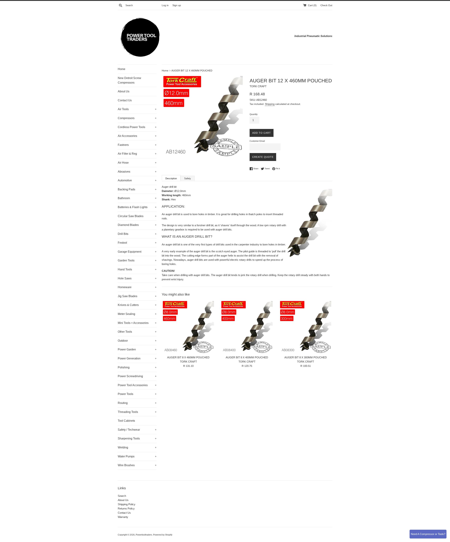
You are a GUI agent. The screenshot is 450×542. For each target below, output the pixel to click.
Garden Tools (137, 260)
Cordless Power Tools (137, 127)
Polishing (137, 367)
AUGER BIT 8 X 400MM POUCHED (247, 357)
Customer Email (257, 141)
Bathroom (137, 198)
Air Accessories (137, 135)
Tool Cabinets (126, 420)
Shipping (270, 104)
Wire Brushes (137, 465)
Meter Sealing (137, 313)
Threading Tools (137, 411)
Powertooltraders (144, 535)
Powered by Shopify (162, 535)
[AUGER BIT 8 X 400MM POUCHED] (247, 326)
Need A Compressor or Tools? (428, 534)
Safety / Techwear (137, 429)
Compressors (137, 118)
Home (121, 69)
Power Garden (137, 349)
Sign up (176, 5)
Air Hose (137, 162)
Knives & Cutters (137, 304)
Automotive (137, 180)
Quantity (254, 114)
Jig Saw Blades (137, 296)
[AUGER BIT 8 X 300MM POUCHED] (305, 326)
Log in (165, 5)
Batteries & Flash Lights (137, 207)
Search (122, 495)
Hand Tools (137, 269)
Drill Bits (137, 233)
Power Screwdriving (137, 376)
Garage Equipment (137, 251)
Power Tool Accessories (137, 385)
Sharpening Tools (137, 438)
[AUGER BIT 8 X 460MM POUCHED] (188, 326)
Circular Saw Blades (137, 216)
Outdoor (137, 340)
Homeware (137, 287)
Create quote (263, 157)
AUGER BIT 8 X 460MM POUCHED (188, 357)
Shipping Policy (126, 504)
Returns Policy (126, 508)
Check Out (326, 5)
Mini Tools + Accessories (137, 322)
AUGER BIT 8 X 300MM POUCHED (305, 357)
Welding (137, 447)
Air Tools (137, 109)
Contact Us (125, 100)
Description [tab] (171, 178)
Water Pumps (137, 456)
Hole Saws (137, 278)
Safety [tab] (187, 178)
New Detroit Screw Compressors (129, 80)
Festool (137, 242)
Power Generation (137, 358)
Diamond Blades (137, 224)
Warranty (123, 516)
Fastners (137, 144)
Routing (137, 402)
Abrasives (137, 171)
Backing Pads (137, 189)
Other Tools (137, 331)
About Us (123, 91)
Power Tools (137, 393)
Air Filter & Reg (137, 153)
